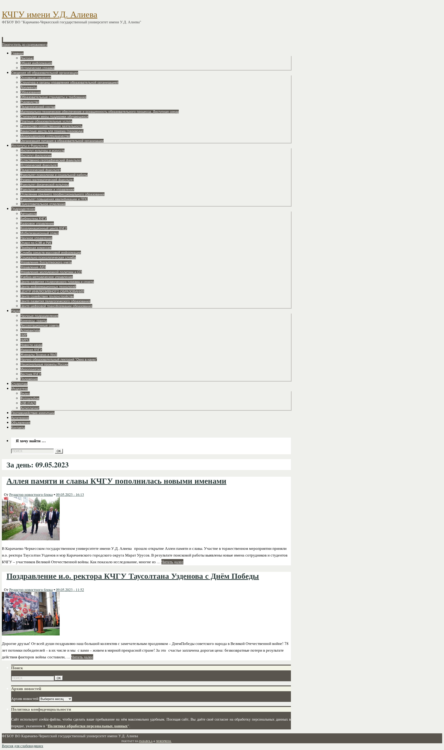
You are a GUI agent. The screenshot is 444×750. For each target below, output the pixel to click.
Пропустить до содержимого (24, 44)
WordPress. (164, 741)
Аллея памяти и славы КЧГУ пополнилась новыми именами (116, 481)
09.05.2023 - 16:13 (70, 494)
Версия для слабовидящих (22, 745)
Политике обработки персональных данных (88, 726)
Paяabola (146, 741)
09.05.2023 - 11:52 (70, 589)
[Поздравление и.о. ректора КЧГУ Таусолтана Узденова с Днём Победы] (31, 634)
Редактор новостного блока (31, 494)
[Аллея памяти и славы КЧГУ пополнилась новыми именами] (31, 538)
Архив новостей (24, 698)
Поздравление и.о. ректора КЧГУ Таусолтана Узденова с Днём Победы (132, 576)
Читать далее (172, 561)
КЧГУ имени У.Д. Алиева (49, 14)
